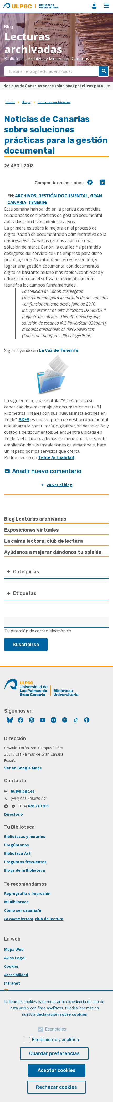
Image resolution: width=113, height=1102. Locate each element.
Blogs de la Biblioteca (24, 870)
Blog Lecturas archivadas (35, 519)
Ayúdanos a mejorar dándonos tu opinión (52, 552)
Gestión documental (63, 196)
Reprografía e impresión (27, 893)
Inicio (10, 102)
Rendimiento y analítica (55, 1039)
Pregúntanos (16, 844)
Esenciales (55, 1029)
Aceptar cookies (56, 1070)
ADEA (24, 419)
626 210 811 (38, 805)
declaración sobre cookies (61, 1014)
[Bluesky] (10, 720)
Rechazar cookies (56, 1087)
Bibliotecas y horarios (24, 836)
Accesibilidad (16, 974)
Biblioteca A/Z (17, 853)
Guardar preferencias (54, 1053)
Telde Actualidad (56, 457)
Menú (106, 6)
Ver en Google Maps (23, 767)
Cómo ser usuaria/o (22, 910)
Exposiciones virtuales (31, 530)
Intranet (12, 983)
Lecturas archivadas (54, 102)
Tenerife (37, 202)
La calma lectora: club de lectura (43, 541)
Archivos (25, 196)
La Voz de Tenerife (59, 350)
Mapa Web (14, 949)
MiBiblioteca (94, 6)
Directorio (13, 814)
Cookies (11, 966)
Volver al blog (59, 484)
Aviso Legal (14, 957)
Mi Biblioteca (16, 901)
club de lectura (49, 918)
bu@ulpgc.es (22, 791)
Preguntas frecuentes (25, 861)
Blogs (26, 102)
